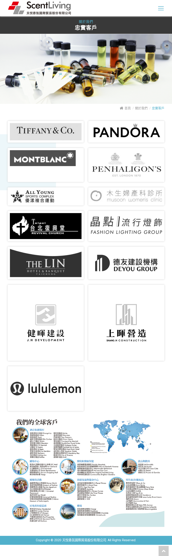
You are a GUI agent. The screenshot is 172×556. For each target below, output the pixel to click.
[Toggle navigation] (161, 8)
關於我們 (141, 108)
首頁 (128, 108)
